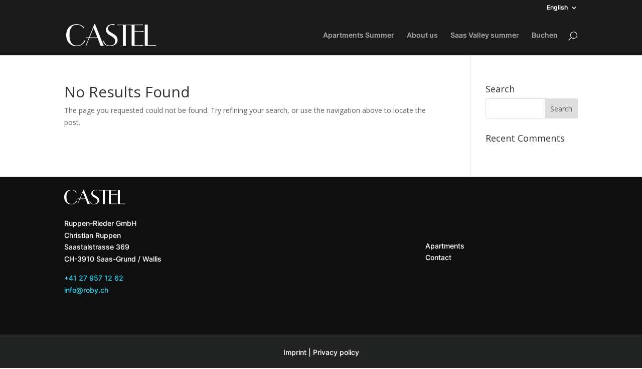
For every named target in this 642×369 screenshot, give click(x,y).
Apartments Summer (358, 35)
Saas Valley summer (484, 35)
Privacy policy (336, 352)
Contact (438, 257)
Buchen (545, 35)
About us (422, 35)
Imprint (294, 352)
